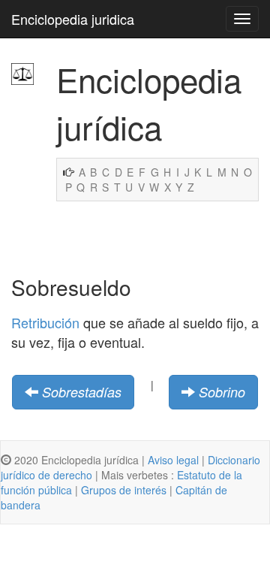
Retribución (45, 322)
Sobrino (222, 391)
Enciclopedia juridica (72, 19)
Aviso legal (173, 459)
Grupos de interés (123, 489)
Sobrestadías (82, 391)
